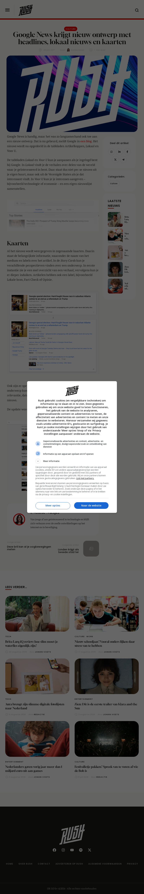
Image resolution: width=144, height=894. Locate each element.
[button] (72, 461)
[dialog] (72, 447)
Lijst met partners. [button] (85, 478)
